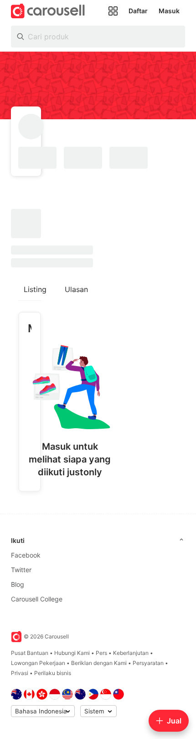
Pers (101, 652)
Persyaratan (148, 662)
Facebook (26, 555)
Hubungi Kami (72, 652)
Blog (17, 584)
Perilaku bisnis (52, 673)
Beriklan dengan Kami (99, 662)
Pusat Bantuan (29, 652)
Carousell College (36, 599)
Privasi (19, 673)
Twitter (21, 570)
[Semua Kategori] (113, 11)
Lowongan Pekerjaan (38, 662)
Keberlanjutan (131, 652)
